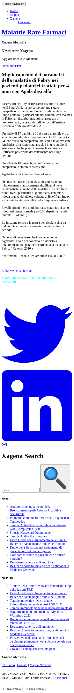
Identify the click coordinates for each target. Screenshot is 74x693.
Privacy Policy (13, 688)
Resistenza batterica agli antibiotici (32, 562)
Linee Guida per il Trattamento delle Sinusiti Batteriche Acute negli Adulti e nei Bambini (38, 541)
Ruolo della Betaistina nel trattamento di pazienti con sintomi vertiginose (36, 549)
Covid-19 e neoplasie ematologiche (33, 649)
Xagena (15, 18)
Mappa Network (40, 665)
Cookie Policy (36, 688)
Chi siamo (24, 22)
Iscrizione (11, 66)
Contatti (22, 665)
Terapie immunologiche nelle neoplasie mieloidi (41, 608)
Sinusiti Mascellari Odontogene (30, 532)
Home (14, 11)
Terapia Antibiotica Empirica (28, 536)
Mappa (14, 14)
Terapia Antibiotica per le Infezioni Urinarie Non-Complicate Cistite (38, 527)
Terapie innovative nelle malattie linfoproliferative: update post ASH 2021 (36, 602)
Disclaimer (60, 678)
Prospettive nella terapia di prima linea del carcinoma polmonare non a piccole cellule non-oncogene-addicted (41, 641)
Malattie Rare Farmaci (34, 32)
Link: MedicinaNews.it (17, 270)
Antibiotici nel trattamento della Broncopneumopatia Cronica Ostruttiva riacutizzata (35, 510)
